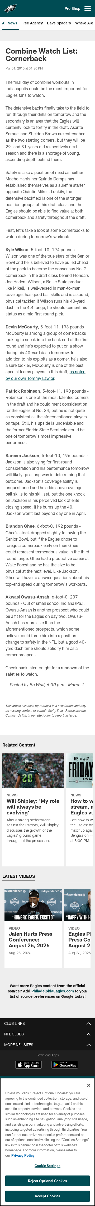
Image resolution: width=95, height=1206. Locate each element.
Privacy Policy (23, 1155)
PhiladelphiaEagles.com (52, 991)
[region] (47, 1142)
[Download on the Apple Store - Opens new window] (28, 1065)
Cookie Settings (47, 1166)
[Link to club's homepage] (10, 6)
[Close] (88, 1085)
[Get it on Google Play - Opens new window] (65, 1067)
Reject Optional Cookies (47, 1181)
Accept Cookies (47, 1196)
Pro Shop (72, 8)
